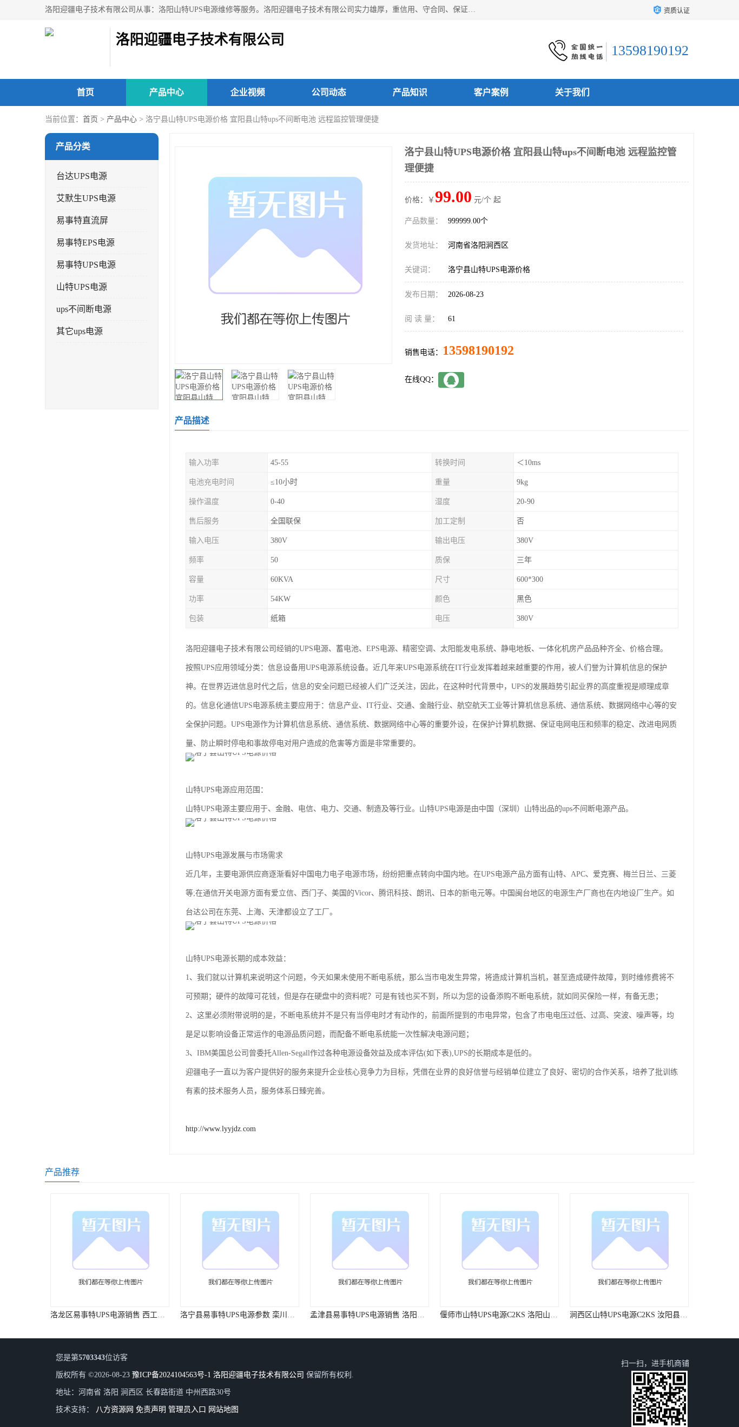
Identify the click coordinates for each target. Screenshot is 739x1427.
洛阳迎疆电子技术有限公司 (258, 1375)
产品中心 (166, 92)
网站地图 (223, 1409)
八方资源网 (115, 1409)
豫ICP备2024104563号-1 (171, 1375)
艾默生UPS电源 (86, 198)
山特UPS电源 (81, 286)
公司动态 (329, 92)
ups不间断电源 (83, 309)
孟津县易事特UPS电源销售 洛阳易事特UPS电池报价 (397, 1315)
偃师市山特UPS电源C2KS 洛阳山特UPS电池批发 (521, 1315)
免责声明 (151, 1409)
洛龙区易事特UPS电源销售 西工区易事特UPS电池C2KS (142, 1315)
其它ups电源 (79, 331)
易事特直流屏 (82, 220)
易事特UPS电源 (86, 264)
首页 (85, 92)
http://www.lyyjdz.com (221, 1129)
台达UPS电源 (81, 176)
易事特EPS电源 (85, 242)
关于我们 (572, 92)
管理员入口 (187, 1409)
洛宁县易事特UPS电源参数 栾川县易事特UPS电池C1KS (272, 1315)
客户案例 (491, 92)
